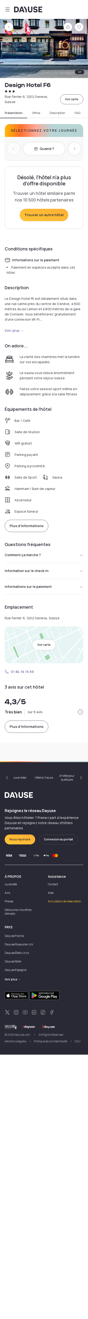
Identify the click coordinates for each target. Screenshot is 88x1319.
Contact (53, 884)
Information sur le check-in (27, 570)
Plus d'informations (26, 525)
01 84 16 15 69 (22, 671)
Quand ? (47, 148)
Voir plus (12, 330)
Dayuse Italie (13, 961)
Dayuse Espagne (15, 970)
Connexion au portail (58, 839)
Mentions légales (15, 1041)
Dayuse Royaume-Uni (19, 944)
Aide (51, 893)
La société (11, 884)
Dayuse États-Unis (17, 953)
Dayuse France (14, 936)
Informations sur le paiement (28, 586)
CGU (77, 1041)
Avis (7, 893)
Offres (36, 113)
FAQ (77, 113)
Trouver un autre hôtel (44, 214)
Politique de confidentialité (50, 1041)
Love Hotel (20, 778)
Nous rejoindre (20, 839)
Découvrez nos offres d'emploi (18, 912)
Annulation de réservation (64, 901)
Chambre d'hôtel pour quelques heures (67, 777)
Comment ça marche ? (23, 555)
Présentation (14, 113)
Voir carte (71, 99)
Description (57, 113)
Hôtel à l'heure (44, 778)
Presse (9, 901)
